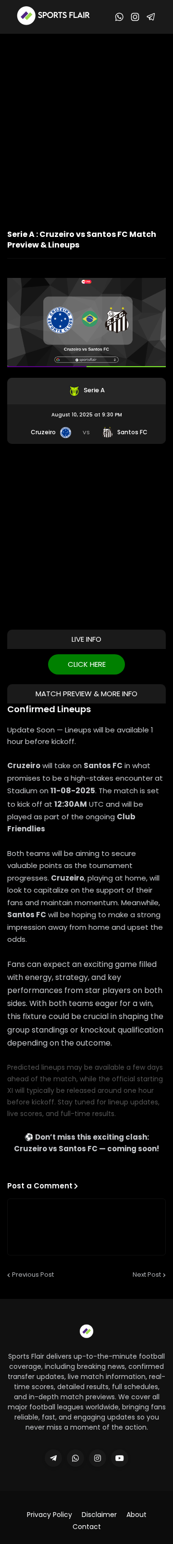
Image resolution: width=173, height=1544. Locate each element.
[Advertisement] (86, 125)
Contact (87, 1526)
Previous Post (33, 1274)
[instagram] (97, 1458)
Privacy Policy (49, 1514)
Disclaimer (99, 1514)
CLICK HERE (87, 664)
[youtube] (119, 1458)
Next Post (147, 1274)
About (136, 1514)
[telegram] (53, 1458)
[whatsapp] (75, 1458)
